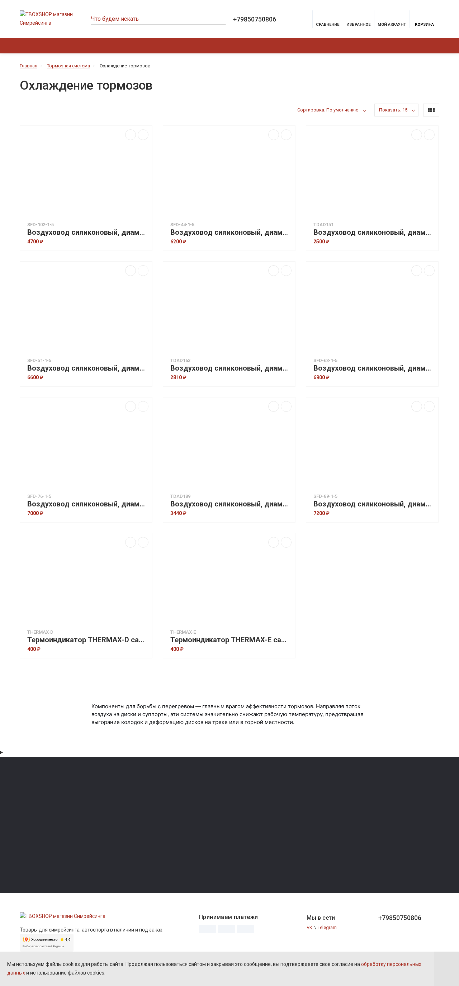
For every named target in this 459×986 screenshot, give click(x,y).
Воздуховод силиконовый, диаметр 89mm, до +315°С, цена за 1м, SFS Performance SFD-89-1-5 (374, 504)
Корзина (424, 24)
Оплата (118, 45)
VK (309, 927)
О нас (176, 45)
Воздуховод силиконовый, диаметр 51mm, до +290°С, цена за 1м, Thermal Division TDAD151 (374, 232)
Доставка (148, 45)
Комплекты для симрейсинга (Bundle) (61, 850)
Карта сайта (175, 820)
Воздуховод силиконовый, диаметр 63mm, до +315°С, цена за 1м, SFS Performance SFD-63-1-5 (374, 368)
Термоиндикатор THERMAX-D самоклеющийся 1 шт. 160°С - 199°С (87, 640)
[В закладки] (143, 134)
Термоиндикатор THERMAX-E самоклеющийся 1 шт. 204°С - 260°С (231, 640)
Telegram (327, 927)
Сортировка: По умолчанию (328, 110)
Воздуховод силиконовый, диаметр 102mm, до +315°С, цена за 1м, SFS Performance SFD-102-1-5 (87, 232)
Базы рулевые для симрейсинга (55, 810)
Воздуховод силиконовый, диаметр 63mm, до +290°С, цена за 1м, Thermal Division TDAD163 (231, 368)
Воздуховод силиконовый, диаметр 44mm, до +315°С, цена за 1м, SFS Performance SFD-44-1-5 (231, 232)
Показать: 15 (393, 110)
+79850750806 (254, 19)
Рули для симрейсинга (44, 820)
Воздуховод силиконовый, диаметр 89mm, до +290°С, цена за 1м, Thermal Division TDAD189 (231, 504)
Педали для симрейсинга (47, 830)
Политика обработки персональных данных (352, 810)
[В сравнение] (130, 134)
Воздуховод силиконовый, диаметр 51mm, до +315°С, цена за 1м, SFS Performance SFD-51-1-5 (87, 368)
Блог (167, 830)
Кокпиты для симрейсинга (48, 860)
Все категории (319, 799)
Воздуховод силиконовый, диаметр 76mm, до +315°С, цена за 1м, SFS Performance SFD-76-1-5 (87, 504)
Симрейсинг (86, 45)
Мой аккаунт (392, 24)
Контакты (204, 45)
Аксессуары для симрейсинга (52, 840)
